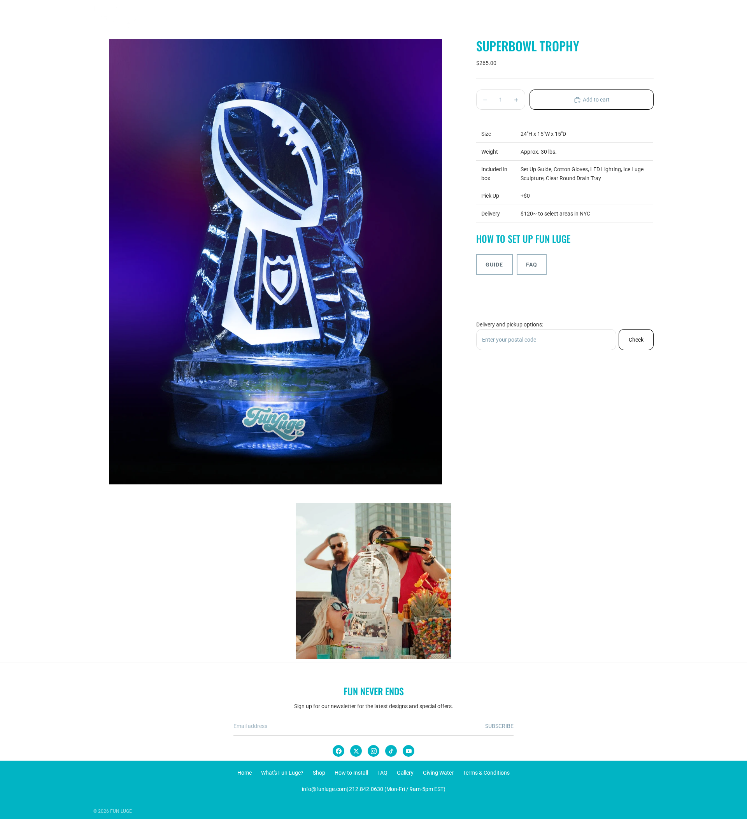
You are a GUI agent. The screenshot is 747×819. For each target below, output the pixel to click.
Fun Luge (121, 811)
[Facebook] (338, 751)
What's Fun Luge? (282, 773)
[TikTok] (391, 751)
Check (636, 340)
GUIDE (494, 264)
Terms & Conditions (486, 773)
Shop (319, 773)
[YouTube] (408, 751)
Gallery (405, 773)
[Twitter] (356, 751)
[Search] (611, 16)
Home (244, 773)
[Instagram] (373, 751)
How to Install (351, 773)
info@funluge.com (324, 789)
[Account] (628, 16)
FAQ (531, 264)
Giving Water (438, 773)
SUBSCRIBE (499, 726)
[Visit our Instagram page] (373, 581)
